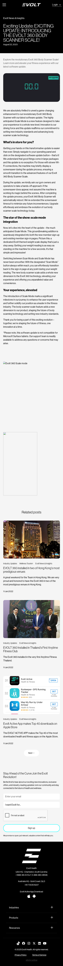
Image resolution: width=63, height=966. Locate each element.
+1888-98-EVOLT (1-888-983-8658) (31, 875)
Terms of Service (39, 955)
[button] (4, 4)
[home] (34, 5)
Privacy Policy (21, 955)
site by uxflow (31, 960)
